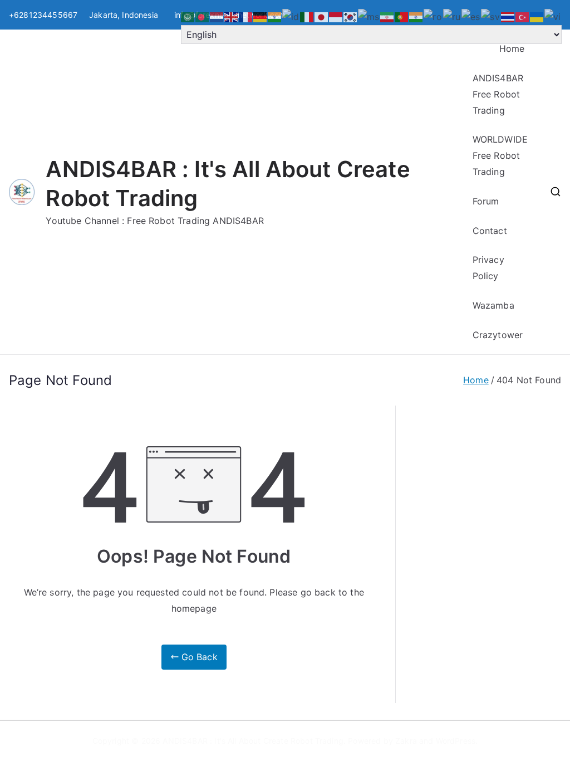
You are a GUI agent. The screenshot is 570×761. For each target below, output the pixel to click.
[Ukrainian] (537, 16)
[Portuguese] (402, 16)
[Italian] (307, 16)
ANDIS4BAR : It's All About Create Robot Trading (253, 740)
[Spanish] (471, 16)
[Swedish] (490, 16)
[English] (231, 16)
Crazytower (498, 334)
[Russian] (452, 16)
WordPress (455, 740)
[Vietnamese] (553, 16)
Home (512, 48)
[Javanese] (336, 16)
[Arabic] (188, 16)
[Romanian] (433, 16)
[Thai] (508, 16)
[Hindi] (275, 16)
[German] (260, 16)
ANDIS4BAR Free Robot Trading (498, 94)
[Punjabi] (416, 16)
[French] (246, 16)
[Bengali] (202, 16)
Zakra (406, 740)
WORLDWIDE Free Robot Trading (500, 155)
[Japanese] (322, 16)
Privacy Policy (488, 267)
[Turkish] (522, 16)
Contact (490, 230)
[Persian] (387, 16)
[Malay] (369, 16)
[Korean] (350, 16)
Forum (486, 201)
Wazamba (493, 305)
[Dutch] (217, 16)
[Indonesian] (291, 16)
